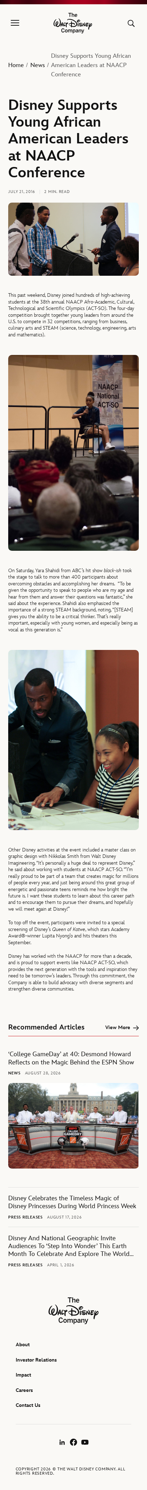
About (23, 1345)
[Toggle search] (131, 23)
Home (16, 65)
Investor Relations (36, 1360)
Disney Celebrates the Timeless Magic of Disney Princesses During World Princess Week (72, 1202)
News (37, 65)
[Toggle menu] (15, 23)
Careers (24, 1390)
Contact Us (28, 1405)
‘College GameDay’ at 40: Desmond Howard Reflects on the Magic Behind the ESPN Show (71, 1058)
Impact (23, 1375)
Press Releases (25, 1217)
